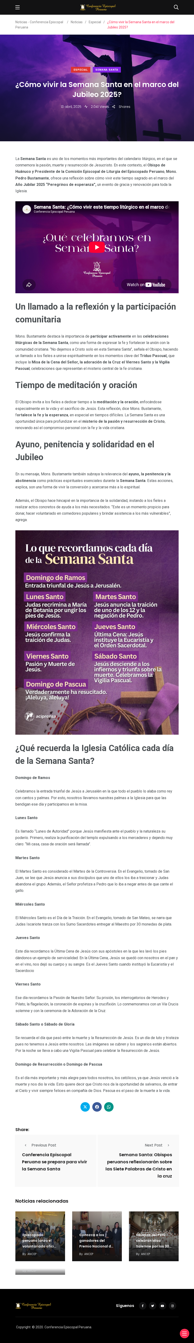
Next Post (154, 1145)
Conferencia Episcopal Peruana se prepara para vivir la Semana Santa (54, 1162)
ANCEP (31, 1254)
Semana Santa (106, 69)
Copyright (23, 1327)
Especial (81, 69)
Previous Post (43, 1145)
